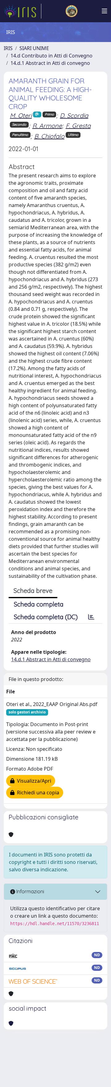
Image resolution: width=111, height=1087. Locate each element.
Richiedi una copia (36, 792)
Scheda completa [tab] (39, 604)
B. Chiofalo (49, 136)
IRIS (8, 48)
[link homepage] (22, 11)
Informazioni (29, 891)
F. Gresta (78, 125)
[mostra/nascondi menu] (104, 11)
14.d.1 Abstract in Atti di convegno (50, 63)
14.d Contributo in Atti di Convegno (51, 55)
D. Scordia (74, 115)
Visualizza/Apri (32, 780)
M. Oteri (21, 115)
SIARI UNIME (34, 48)
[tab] (91, 617)
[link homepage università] (71, 11)
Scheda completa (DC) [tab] (46, 617)
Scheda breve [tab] (33, 590)
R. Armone (47, 125)
